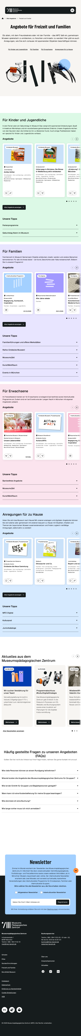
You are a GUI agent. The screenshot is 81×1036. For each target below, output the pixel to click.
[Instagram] (50, 971)
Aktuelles (44, 965)
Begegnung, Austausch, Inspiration (13, 302)
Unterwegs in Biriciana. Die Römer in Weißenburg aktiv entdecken (49, 170)
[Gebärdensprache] (12, 1010)
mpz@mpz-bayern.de (9, 944)
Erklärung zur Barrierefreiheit (11, 989)
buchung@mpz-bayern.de (50, 942)
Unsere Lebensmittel (12, 440)
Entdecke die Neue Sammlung (16, 566)
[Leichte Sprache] (19, 1010)
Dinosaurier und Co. (44, 564)
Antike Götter (9, 172)
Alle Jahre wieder (43, 298)
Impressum (5, 981)
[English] (4, 1010)
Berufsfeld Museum (8, 972)
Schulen (4, 955)
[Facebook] (43, 971)
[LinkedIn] (58, 971)
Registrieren (63, 902)
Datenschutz (6, 985)
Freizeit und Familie (8, 968)
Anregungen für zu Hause (64, 49)
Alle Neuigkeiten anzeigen (13, 731)
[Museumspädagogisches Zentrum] (14, 10)
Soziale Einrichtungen (9, 963)
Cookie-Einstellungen (9, 993)
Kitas (3, 959)
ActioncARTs (41, 440)
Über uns (44, 957)
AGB (3, 997)
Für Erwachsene (47, 49)
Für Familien (34, 49)
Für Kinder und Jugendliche (18, 49)
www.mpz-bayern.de (48, 944)
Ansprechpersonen (48, 961)
